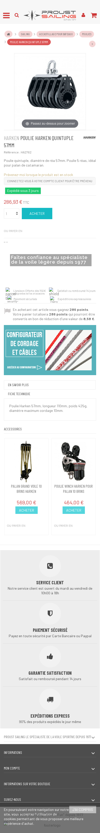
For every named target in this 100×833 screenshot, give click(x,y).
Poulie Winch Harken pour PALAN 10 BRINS (73, 489)
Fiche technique (19, 394)
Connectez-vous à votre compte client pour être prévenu (49, 181)
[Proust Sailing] (50, 15)
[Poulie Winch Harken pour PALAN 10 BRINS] (73, 461)
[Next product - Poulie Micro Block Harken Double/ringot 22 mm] (92, 44)
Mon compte (12, 768)
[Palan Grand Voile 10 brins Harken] (26, 461)
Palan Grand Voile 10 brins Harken (26, 489)
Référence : (12, 152)
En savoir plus (18, 385)
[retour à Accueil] (8, 34)
